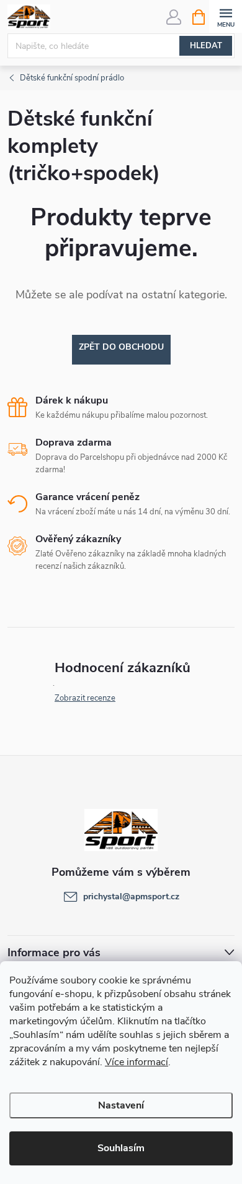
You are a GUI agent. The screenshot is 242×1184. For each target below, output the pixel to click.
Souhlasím (121, 1148)
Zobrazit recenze (85, 698)
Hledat (206, 45)
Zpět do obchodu (121, 347)
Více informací (136, 1062)
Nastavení (121, 1105)
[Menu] (225, 16)
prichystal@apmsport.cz (131, 896)
